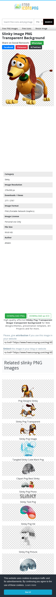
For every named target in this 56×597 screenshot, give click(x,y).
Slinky (7, 179)
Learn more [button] (30, 585)
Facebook (8, 47)
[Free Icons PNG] (26, 6)
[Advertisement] (28, 138)
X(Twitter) (35, 47)
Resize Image (41, 28)
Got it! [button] (28, 592)
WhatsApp (37, 43)
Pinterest (22, 47)
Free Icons (26, 28)
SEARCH (48, 22)
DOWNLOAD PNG (16, 315)
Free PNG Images (10, 28)
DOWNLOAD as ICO (39, 315)
